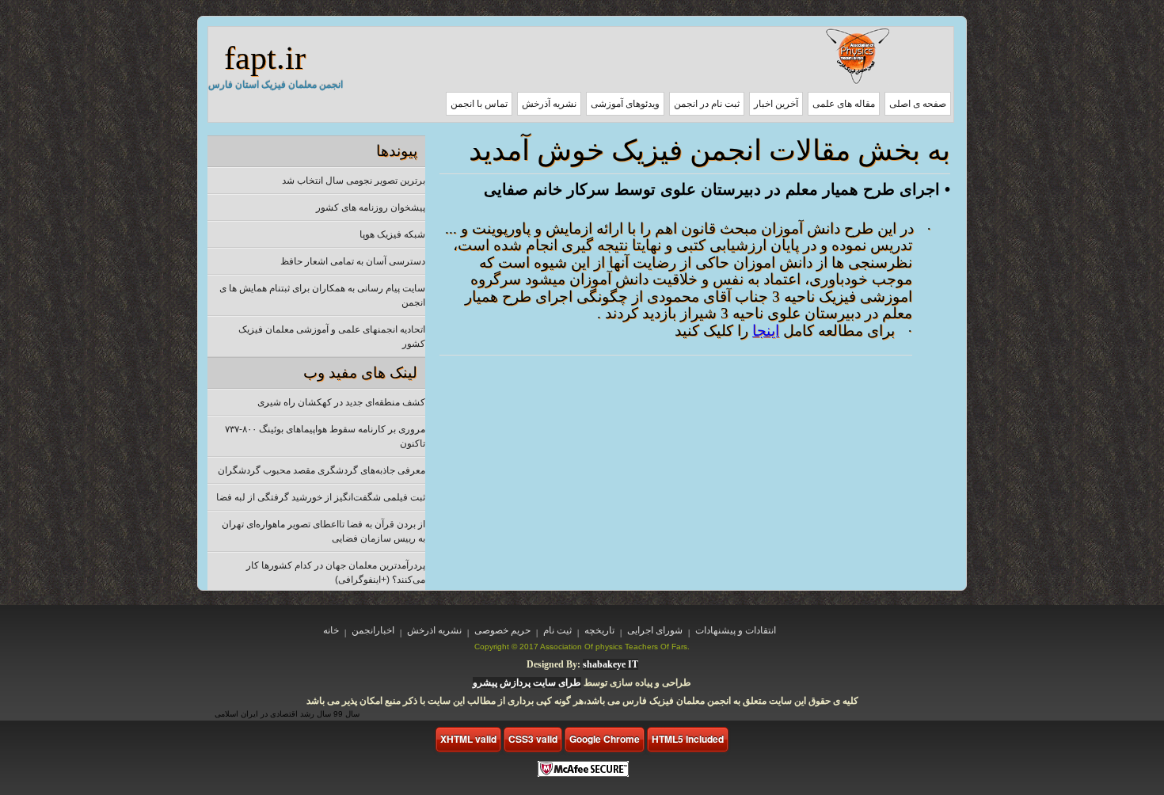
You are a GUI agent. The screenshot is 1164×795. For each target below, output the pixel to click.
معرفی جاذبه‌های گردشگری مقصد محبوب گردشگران (321, 470)
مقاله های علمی (843, 103)
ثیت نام (557, 630)
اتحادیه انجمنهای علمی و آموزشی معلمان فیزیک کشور (331, 336)
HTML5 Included (688, 739)
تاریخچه (599, 630)
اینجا (765, 330)
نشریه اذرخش (434, 630)
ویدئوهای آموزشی (625, 103)
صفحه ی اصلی (917, 103)
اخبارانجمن (373, 630)
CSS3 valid (532, 739)
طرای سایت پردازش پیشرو (527, 682)
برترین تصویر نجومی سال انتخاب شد (353, 180)
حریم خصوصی (502, 630)
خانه (331, 630)
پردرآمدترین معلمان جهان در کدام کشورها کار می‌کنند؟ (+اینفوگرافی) (335, 572)
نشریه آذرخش (549, 103)
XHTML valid (468, 739)
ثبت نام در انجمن (707, 103)
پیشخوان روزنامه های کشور (370, 207)
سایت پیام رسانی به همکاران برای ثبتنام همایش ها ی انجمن (322, 295)
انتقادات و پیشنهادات (735, 630)
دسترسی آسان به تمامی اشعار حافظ (352, 261)
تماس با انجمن (479, 103)
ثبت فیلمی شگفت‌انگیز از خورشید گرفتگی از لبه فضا (320, 497)
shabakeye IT (610, 664)
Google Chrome (604, 739)
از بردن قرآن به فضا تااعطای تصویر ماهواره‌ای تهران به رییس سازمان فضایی (323, 531)
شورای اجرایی (655, 630)
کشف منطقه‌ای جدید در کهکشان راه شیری (341, 402)
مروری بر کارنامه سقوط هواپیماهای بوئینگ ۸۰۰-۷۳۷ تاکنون (325, 436)
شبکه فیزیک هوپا (392, 234)
